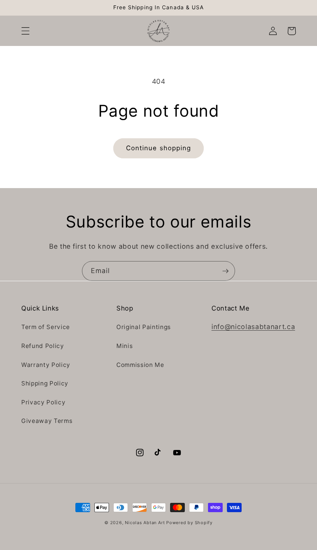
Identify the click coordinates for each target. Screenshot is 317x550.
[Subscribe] (225, 271)
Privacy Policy (43, 402)
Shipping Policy (44, 383)
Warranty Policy (45, 364)
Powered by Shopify (189, 522)
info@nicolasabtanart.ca (253, 327)
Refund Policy (42, 346)
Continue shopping (158, 148)
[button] (25, 31)
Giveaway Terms (46, 420)
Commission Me (140, 364)
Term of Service (45, 327)
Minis (124, 346)
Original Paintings (143, 327)
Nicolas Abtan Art (145, 522)
